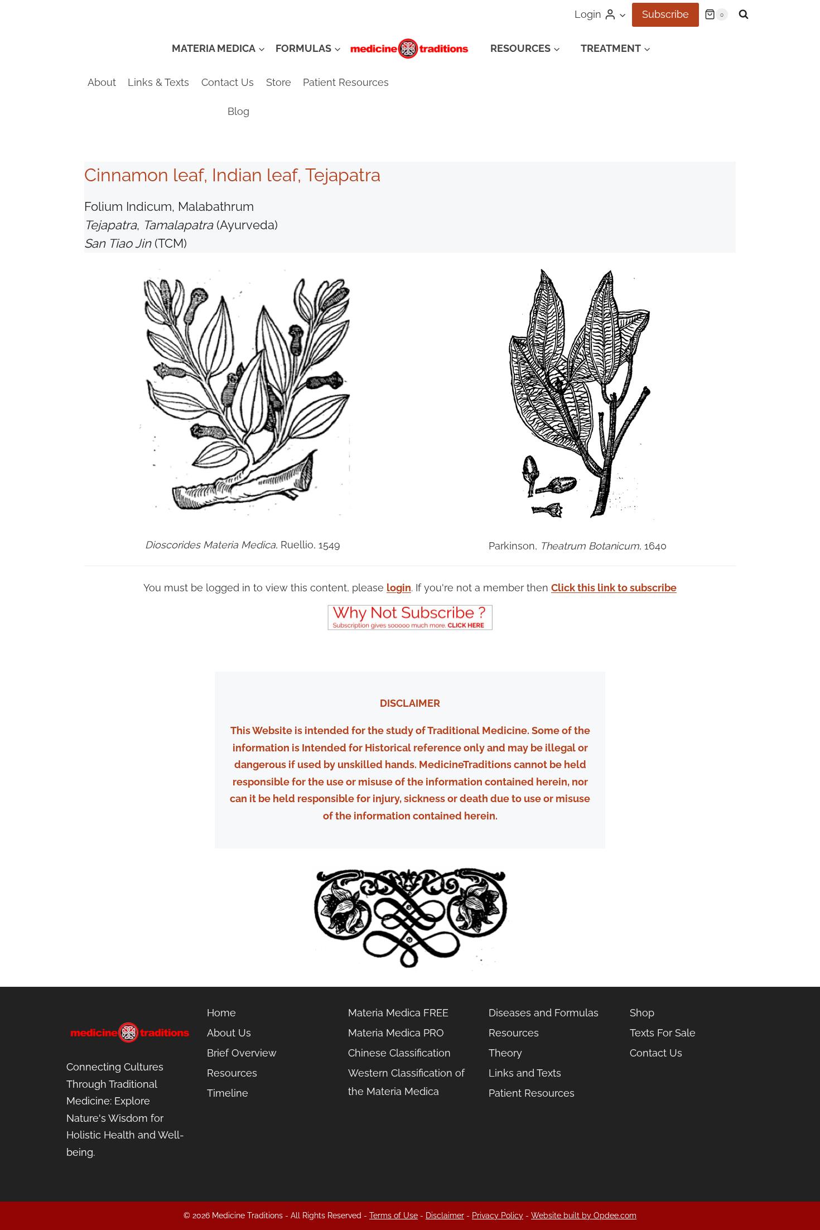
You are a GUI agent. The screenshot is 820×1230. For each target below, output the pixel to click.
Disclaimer (445, 1215)
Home (221, 1013)
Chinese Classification (399, 1053)
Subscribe (665, 14)
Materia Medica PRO (396, 1033)
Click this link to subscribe (614, 588)
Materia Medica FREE (398, 1013)
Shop (642, 1013)
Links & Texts (158, 82)
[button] (622, 15)
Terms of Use (393, 1215)
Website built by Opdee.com (583, 1215)
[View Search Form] (744, 14)
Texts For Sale (663, 1033)
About (102, 82)
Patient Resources (346, 82)
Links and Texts (525, 1073)
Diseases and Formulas (544, 1013)
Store (278, 82)
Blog (238, 111)
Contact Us (227, 82)
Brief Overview (242, 1053)
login (399, 588)
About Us (229, 1033)
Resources (232, 1073)
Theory (505, 1053)
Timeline (227, 1093)
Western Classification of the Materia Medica (406, 1082)
